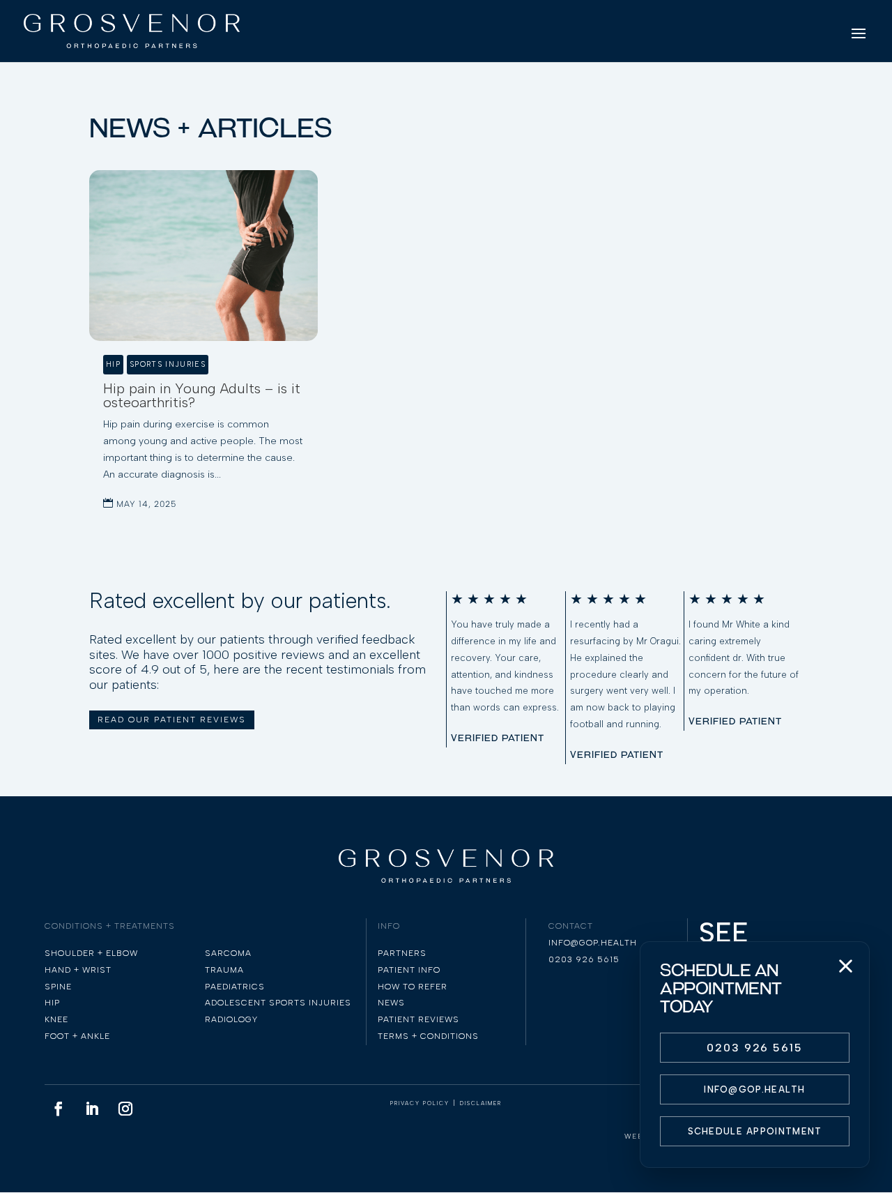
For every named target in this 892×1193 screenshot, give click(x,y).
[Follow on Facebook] (58, 1109)
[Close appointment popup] (845, 966)
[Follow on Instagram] (125, 1109)
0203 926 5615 (755, 1047)
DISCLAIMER (481, 1103)
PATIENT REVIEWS (418, 1019)
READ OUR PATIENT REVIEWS (172, 719)
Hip (113, 364)
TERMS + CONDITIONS (428, 1036)
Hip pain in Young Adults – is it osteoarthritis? (201, 395)
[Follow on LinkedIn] (92, 1109)
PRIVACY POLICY (419, 1103)
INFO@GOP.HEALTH (755, 1089)
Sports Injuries (168, 364)
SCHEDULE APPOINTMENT (755, 1131)
